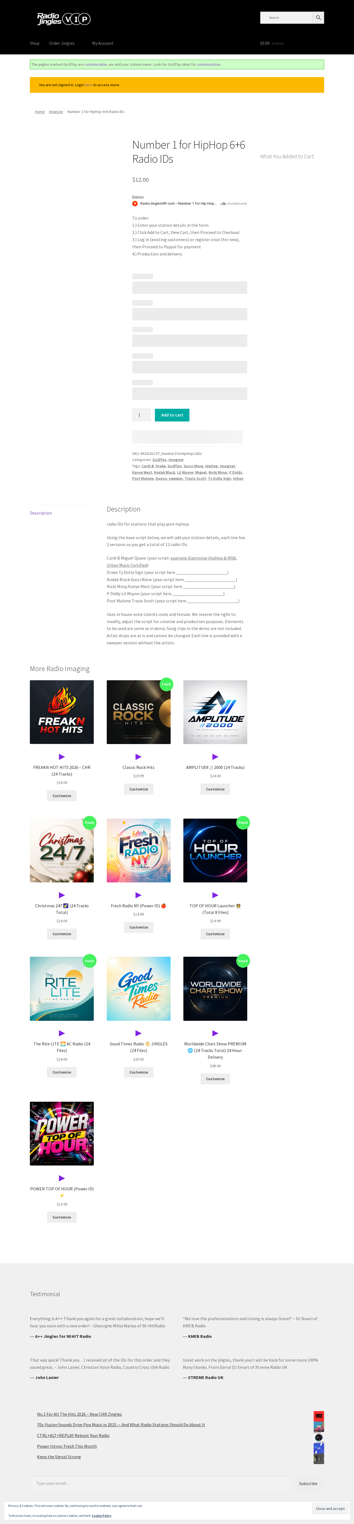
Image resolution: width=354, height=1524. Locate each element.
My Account (103, 43)
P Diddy (235, 472)
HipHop (211, 465)
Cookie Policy (101, 1516)
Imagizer (56, 111)
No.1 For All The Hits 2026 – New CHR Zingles (79, 1414)
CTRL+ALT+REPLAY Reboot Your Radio (73, 1435)
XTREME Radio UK (205, 1377)
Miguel (201, 472)
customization (208, 64)
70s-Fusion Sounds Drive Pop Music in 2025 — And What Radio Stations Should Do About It (121, 1424)
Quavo (161, 478)
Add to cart (172, 415)
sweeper (176, 478)
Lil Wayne (185, 472)
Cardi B (148, 465)
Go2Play (159, 459)
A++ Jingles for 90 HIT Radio (63, 1336)
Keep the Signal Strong (59, 1456)
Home (40, 111)
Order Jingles (62, 43)
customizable (95, 64)
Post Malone (142, 478)
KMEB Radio (200, 1336)
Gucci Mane (193, 465)
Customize (62, 795)
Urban (238, 478)
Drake (161, 465)
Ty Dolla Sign (219, 478)
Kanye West (142, 472)
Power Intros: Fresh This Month (67, 1446)
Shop (35, 43)
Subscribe (308, 1483)
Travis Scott (195, 478)
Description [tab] (41, 513)
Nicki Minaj (218, 472)
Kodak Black (164, 472)
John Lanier (47, 1377)
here (88, 84)
